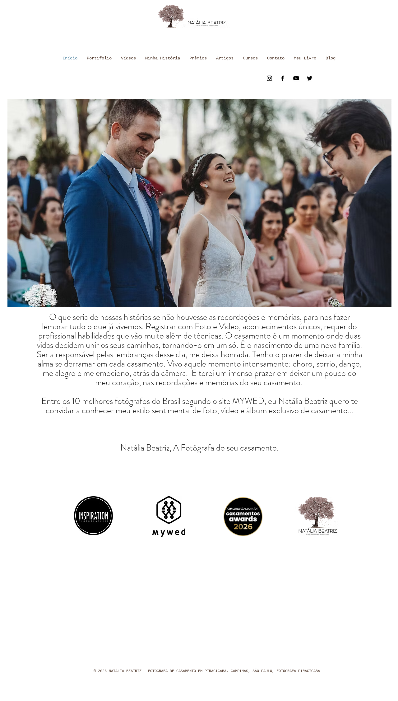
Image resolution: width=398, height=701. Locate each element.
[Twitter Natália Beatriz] (309, 78)
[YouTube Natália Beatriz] (296, 78)
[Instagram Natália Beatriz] (269, 78)
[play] (376, 301)
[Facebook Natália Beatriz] (282, 78)
